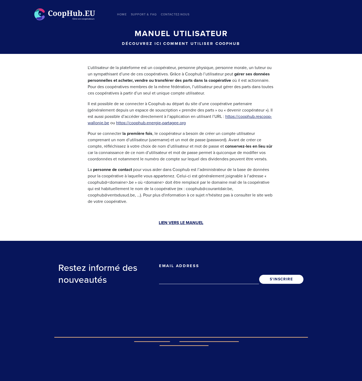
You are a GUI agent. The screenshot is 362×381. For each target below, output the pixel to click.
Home (121, 14)
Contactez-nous (175, 14)
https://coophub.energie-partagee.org (151, 123)
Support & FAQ (144, 14)
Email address (179, 265)
